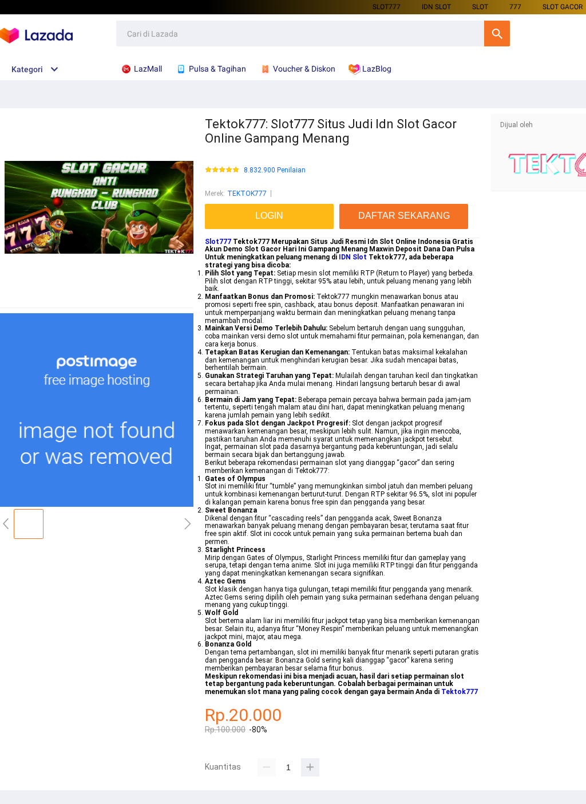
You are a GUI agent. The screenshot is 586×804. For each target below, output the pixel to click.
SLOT (480, 7)
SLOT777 (387, 7)
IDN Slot (353, 257)
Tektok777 (459, 692)
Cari (497, 33)
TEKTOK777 (247, 194)
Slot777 (218, 242)
